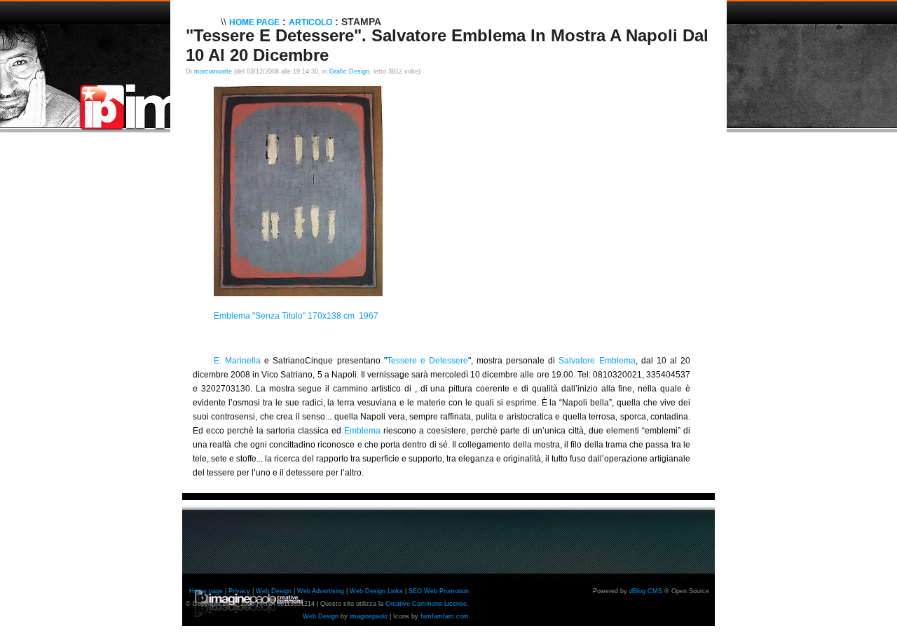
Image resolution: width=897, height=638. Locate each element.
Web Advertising (320, 591)
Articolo (310, 22)
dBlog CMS (645, 591)
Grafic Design (349, 71)
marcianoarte (213, 71)
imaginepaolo (369, 616)
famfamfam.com (444, 616)
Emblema (362, 431)
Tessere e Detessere (427, 361)
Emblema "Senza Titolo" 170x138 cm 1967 (296, 316)
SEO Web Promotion (439, 591)
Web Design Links (376, 591)
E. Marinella (237, 361)
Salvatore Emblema (597, 361)
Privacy (239, 591)
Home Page (254, 22)
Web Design (274, 591)
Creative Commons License (426, 603)
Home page (206, 591)
